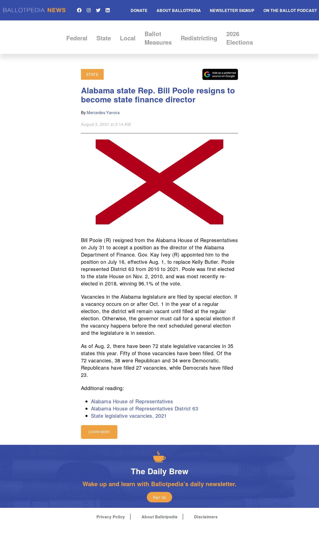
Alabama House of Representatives (132, 401)
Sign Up (159, 497)
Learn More (99, 432)
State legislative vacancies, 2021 (129, 415)
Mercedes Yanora (103, 112)
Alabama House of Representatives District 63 (144, 408)
